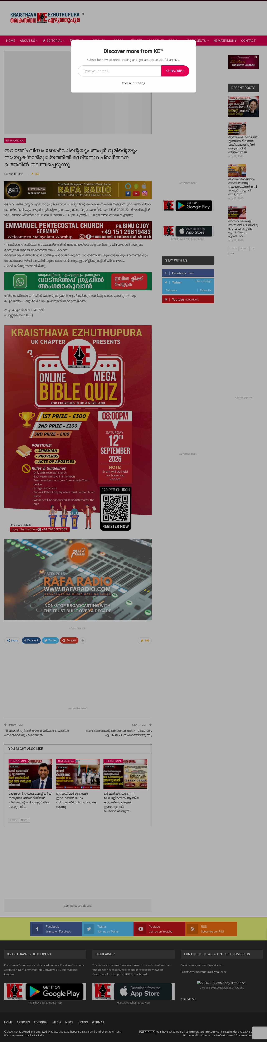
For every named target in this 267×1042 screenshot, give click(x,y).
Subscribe (175, 71)
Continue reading (133, 83)
